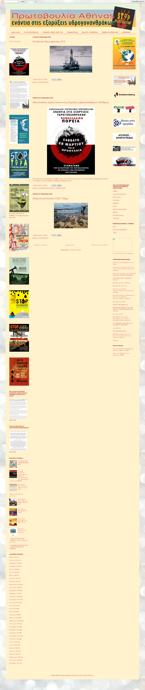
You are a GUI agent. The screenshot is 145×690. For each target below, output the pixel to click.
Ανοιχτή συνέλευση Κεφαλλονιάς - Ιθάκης (123, 263)
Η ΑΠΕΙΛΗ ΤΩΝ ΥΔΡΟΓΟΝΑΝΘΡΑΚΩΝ (23, 462)
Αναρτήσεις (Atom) (75, 250)
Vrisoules (115, 340)
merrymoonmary (78, 675)
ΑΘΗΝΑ (115, 191)
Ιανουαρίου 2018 (14, 660)
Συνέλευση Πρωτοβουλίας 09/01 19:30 (22, 520)
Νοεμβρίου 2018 (14, 630)
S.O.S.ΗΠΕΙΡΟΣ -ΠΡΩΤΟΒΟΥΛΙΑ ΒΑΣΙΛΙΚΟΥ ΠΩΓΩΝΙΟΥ (122, 324)
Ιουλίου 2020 (13, 569)
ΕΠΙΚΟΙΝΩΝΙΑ (126, 32)
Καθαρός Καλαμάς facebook (121, 283)
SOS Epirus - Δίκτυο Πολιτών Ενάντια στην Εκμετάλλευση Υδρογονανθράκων (122, 335)
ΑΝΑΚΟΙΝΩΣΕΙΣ (43, 82)
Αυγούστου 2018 (14, 639)
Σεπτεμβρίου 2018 (15, 636)
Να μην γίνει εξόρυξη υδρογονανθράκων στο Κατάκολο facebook (123, 290)
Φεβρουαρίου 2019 (15, 621)
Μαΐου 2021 (13, 557)
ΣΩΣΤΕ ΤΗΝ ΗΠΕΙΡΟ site (120, 304)
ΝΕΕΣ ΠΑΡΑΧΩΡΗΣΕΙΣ (120, 230)
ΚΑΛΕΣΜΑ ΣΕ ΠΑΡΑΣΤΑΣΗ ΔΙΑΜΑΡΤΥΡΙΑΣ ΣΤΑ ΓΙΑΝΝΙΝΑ (18, 547)
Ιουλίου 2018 (13, 642)
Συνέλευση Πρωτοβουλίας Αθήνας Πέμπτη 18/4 (23, 501)
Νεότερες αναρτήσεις (41, 245)
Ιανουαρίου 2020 (14, 587)
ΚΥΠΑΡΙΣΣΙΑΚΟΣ (118, 215)
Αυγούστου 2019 (14, 602)
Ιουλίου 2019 (13, 606)
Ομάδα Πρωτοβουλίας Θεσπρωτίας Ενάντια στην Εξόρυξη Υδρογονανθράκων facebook (124, 296)
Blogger (91, 675)
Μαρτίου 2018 (13, 654)
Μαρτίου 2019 (13, 618)
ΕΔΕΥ (114, 227)
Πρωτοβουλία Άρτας (119, 302)
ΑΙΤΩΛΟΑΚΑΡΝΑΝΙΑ (119, 194)
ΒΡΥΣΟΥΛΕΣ (117, 197)
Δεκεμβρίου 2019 (14, 590)
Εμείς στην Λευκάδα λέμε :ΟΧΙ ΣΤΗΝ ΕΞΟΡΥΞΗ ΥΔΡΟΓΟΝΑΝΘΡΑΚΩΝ (124, 274)
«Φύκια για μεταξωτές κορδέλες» (16, 495)
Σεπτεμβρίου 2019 (15, 599)
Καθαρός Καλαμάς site (120, 286)
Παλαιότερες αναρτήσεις (100, 245)
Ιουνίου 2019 (13, 608)
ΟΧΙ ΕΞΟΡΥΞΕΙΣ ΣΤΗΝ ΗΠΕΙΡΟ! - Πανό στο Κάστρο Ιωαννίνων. (18, 540)
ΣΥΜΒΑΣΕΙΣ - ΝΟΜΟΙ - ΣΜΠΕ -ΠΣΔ (52, 32)
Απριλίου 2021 (13, 560)
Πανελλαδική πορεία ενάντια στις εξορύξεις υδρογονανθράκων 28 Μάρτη (71, 102)
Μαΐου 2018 (13, 648)
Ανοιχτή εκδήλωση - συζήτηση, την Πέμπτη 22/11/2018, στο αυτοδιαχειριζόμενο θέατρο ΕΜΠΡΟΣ (18, 476)
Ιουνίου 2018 (13, 645)
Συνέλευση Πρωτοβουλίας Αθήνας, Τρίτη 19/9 (22, 486)
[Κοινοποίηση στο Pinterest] (61, 79)
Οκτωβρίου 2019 (14, 596)
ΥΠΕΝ (115, 233)
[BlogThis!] (54, 79)
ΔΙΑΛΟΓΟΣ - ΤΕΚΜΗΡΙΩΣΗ (90, 32)
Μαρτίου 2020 (13, 581)
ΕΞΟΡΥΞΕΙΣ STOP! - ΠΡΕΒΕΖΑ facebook (122, 279)
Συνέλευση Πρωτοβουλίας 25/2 (49, 41)
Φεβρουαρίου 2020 (15, 584)
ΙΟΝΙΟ (115, 206)
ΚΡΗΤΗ (115, 212)
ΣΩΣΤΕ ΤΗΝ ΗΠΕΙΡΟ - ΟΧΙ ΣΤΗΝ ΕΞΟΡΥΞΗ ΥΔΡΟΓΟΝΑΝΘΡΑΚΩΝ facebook (123, 309)
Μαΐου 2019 (13, 612)
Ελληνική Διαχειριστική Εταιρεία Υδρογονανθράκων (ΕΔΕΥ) (123, 349)
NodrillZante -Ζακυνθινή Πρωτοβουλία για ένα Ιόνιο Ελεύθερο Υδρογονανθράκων (122, 318)
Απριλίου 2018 (13, 651)
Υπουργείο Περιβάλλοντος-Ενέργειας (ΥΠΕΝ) (121, 354)
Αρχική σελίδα (15, 32)
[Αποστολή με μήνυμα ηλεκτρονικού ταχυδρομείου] (52, 79)
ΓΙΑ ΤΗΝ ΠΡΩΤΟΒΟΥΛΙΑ (31, 32)
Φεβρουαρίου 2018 (15, 657)
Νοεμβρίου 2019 (14, 593)
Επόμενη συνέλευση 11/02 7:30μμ (50, 198)
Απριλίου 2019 (13, 615)
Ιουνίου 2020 (13, 572)
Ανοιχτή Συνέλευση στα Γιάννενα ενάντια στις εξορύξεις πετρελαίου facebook (124, 268)
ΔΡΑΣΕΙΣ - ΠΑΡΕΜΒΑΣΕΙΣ (57, 188)
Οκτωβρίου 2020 (14, 566)
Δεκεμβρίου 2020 (14, 563)
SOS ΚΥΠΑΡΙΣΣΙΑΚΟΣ (119, 331)
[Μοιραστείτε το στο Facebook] (59, 79)
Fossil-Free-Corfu (118, 314)
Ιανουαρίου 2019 (14, 624)
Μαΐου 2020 (13, 575)
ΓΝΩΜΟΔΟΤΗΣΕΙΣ (72, 32)
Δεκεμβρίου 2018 (14, 627)
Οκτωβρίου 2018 (14, 633)
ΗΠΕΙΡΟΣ (116, 203)
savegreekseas (117, 328)
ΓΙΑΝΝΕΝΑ (116, 200)
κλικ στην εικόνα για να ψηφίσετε (123, 253)
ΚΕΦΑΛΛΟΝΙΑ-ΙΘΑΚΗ (119, 209)
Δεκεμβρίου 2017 (14, 663)
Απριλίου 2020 (13, 578)
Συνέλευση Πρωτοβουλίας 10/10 (22, 510)
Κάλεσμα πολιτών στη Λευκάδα (22, 530)
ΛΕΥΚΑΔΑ (116, 218)
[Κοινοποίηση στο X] (57, 79)
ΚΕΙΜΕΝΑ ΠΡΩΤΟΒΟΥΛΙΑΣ (110, 32)
